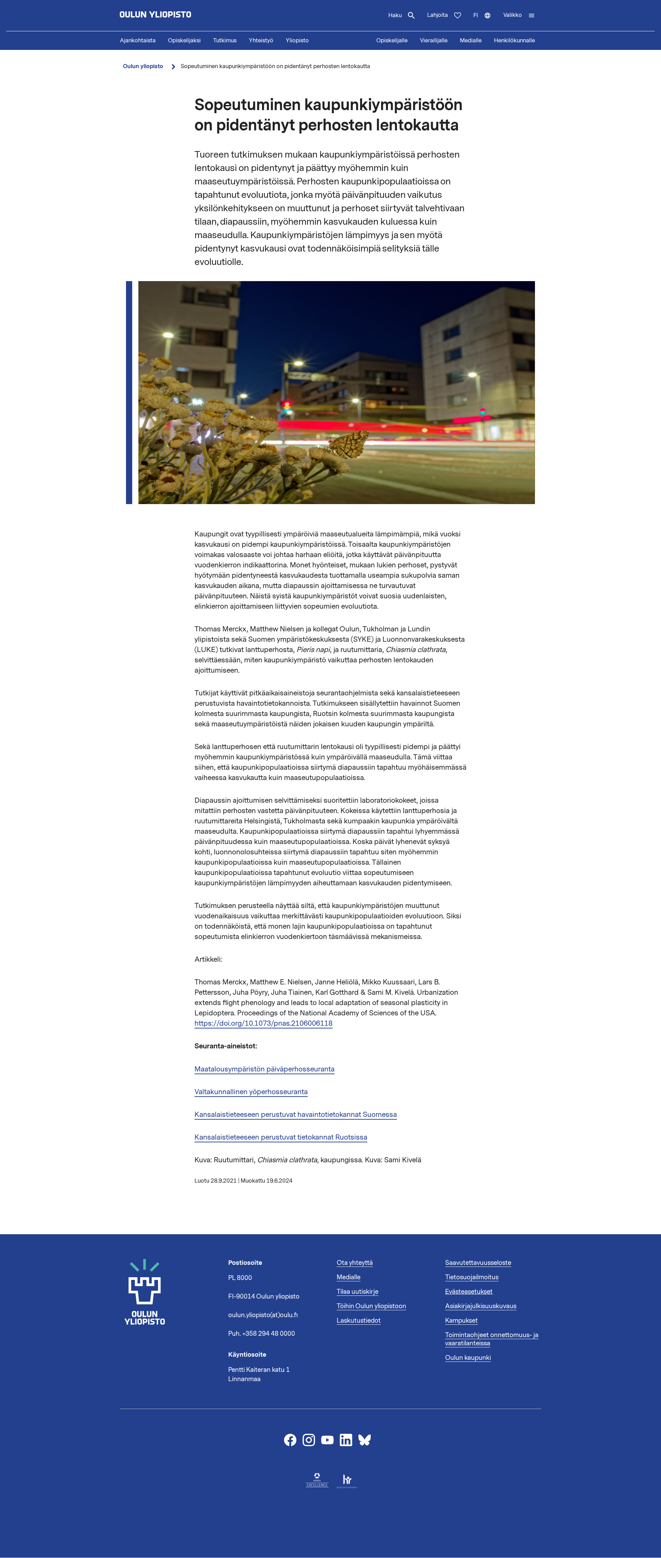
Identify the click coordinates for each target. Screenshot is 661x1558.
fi (485, 21)
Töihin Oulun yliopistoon (371, 1306)
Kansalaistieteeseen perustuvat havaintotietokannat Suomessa (296, 1114)
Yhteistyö (261, 40)
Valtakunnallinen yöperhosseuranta (251, 1092)
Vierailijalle (434, 40)
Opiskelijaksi (184, 40)
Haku (395, 15)
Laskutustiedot (359, 1320)
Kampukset (461, 1320)
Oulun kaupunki (468, 1357)
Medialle (471, 40)
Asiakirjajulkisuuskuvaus (480, 1306)
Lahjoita (437, 15)
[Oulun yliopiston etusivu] (177, 15)
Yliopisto (297, 40)
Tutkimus (225, 40)
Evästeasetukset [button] (469, 1291)
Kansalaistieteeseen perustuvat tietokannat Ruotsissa (281, 1137)
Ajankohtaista (138, 40)
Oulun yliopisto (143, 66)
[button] (519, 15)
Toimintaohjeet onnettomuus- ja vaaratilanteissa (491, 1339)
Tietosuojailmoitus (472, 1277)
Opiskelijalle (392, 40)
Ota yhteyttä (355, 1262)
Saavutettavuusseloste (478, 1262)
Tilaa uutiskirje (357, 1291)
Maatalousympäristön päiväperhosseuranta (265, 1069)
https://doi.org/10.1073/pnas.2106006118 (264, 1023)
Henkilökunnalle (514, 40)
